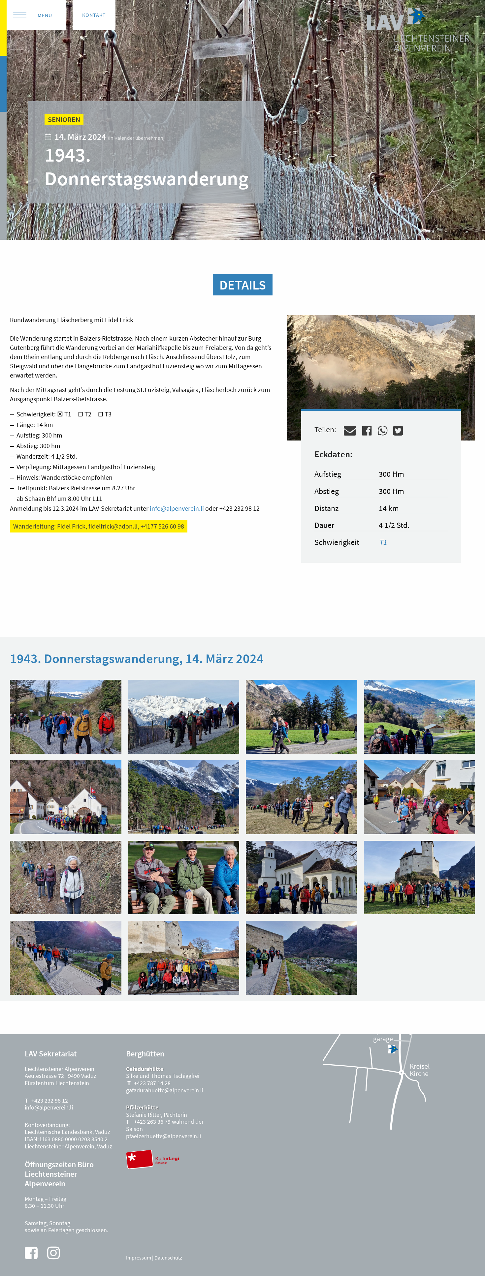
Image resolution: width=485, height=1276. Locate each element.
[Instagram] (53, 1253)
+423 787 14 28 (152, 1083)
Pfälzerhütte (142, 1107)
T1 (383, 542)
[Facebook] (31, 1253)
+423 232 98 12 (49, 1100)
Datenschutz (168, 1257)
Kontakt (94, 15)
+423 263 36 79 (152, 1121)
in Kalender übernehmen (136, 138)
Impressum (138, 1257)
